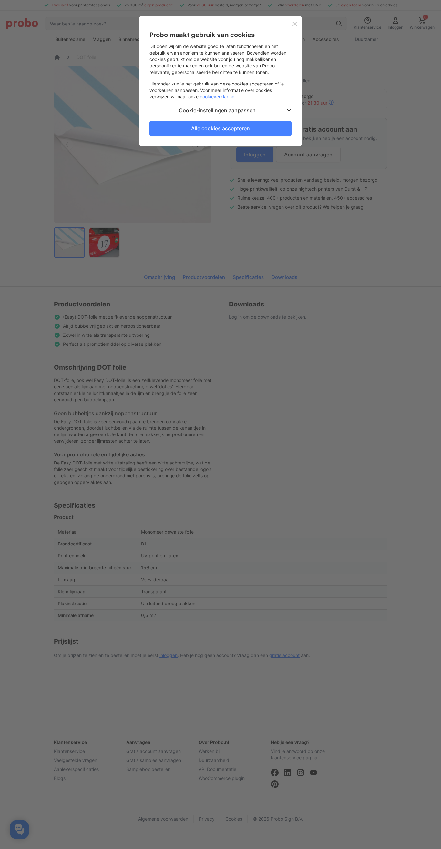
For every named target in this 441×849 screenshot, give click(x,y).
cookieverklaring (217, 96)
